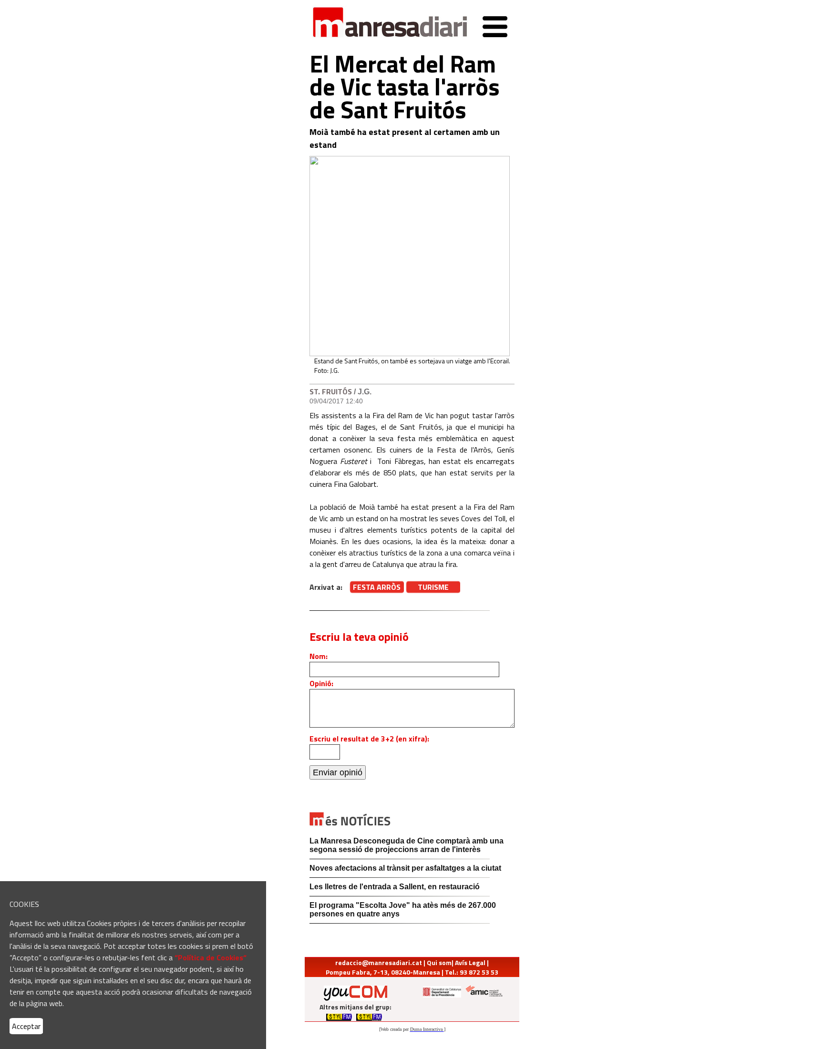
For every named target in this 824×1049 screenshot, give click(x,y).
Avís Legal (470, 962)
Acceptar (26, 1026)
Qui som (439, 962)
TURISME (433, 587)
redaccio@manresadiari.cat (378, 962)
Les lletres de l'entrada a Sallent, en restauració (394, 887)
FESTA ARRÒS (377, 587)
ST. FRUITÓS (330, 391)
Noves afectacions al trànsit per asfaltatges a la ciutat (405, 868)
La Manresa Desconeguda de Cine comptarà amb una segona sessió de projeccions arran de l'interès (406, 845)
